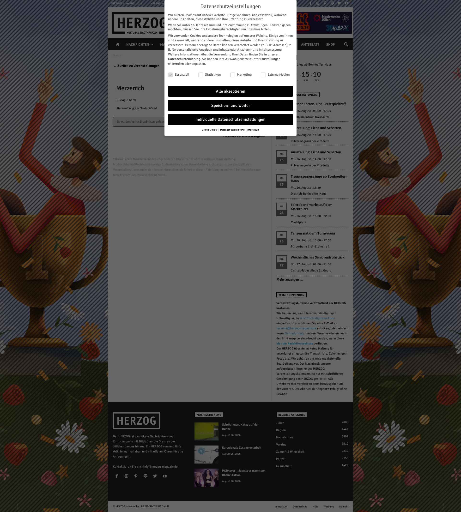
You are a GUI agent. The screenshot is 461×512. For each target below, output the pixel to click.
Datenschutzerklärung (184, 59)
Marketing (244, 74)
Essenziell (182, 74)
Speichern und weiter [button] (230, 105)
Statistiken (213, 74)
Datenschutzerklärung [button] (232, 129)
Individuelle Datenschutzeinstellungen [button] (230, 119)
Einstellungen (270, 59)
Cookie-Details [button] (210, 129)
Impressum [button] (253, 129)
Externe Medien (278, 74)
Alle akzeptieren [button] (230, 91)
